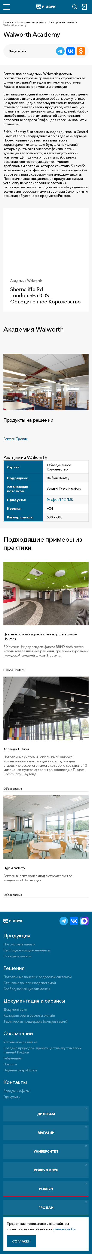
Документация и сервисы (34, 1001)
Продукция (16, 935)
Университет (46, 1151)
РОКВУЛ (46, 1189)
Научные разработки (20, 1070)
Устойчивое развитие (20, 1042)
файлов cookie (64, 1229)
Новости (10, 1064)
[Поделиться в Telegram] (60, 51)
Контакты (15, 1082)
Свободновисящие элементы (26, 950)
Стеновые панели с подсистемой (29, 983)
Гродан (46, 1207)
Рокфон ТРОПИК (60, 500)
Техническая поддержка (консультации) (35, 1021)
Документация (15, 1009)
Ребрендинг (12, 1058)
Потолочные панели (19, 944)
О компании (18, 1033)
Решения (14, 968)
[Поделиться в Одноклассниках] (81, 51)
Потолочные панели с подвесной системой (37, 977)
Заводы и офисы (16, 1091)
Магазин (46, 1132)
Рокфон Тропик (15, 439)
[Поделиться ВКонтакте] (70, 51)
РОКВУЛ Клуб (46, 1170)
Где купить (11, 1097)
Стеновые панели (17, 956)
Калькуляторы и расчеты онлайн (29, 1015)
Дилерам (46, 1114)
